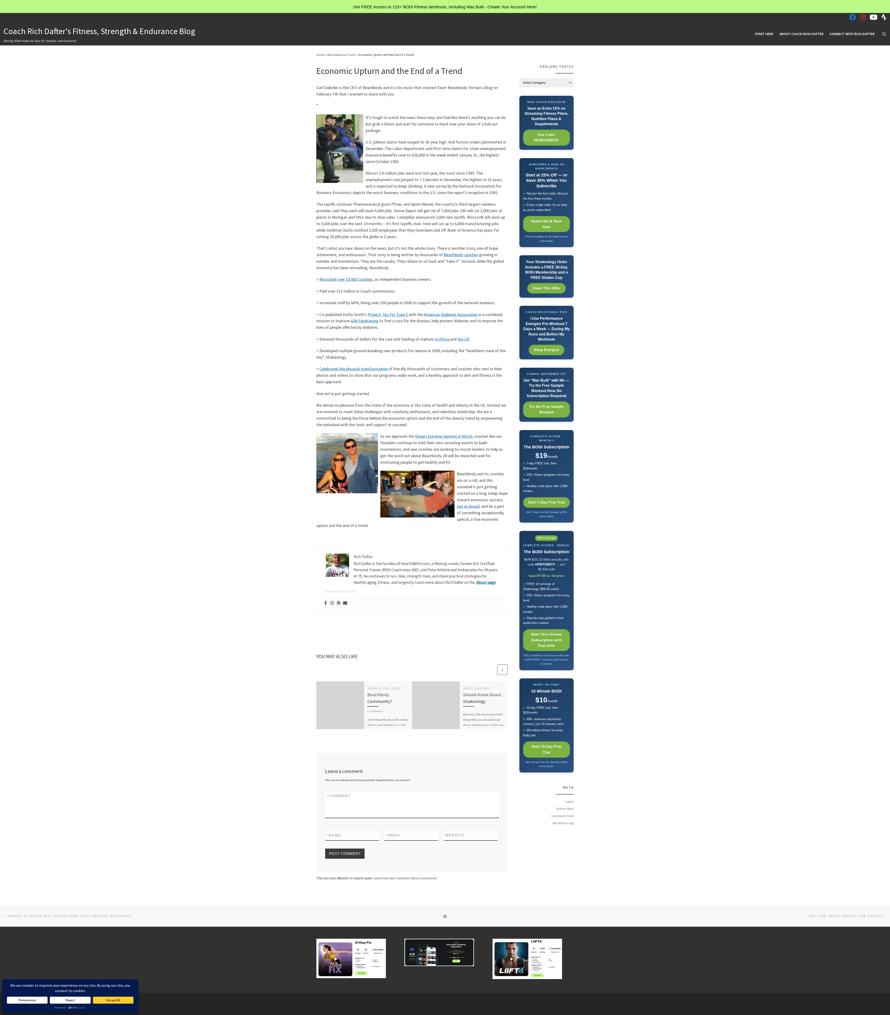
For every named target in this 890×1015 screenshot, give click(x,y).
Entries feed (565, 809)
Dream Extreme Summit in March (443, 436)
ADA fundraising (364, 320)
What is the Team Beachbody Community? (384, 694)
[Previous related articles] (491, 669)
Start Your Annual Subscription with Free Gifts (546, 640)
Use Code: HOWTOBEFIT (546, 137)
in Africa (442, 339)
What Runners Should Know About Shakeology (482, 694)
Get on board (468, 506)
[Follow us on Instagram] (863, 17)
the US (463, 339)
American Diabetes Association (451, 314)
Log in (570, 801)
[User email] (345, 603)
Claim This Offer (546, 288)
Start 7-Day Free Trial (546, 502)
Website (454, 835)
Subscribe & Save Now (546, 224)
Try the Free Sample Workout (546, 409)
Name (334, 835)
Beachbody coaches (461, 254)
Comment (338, 796)
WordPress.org (563, 823)
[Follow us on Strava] (884, 17)
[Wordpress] (339, 603)
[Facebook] (326, 603)
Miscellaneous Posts (341, 55)
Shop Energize (546, 350)
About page (486, 582)
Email (393, 835)
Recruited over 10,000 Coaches (346, 279)
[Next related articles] (502, 669)
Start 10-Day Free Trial (546, 749)
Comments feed (562, 816)
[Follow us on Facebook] (852, 17)
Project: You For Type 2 (388, 314)
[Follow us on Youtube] (873, 17)
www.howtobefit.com (341, 591)
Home (320, 55)
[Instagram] (332, 603)
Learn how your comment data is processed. (405, 878)
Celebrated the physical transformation (353, 368)
